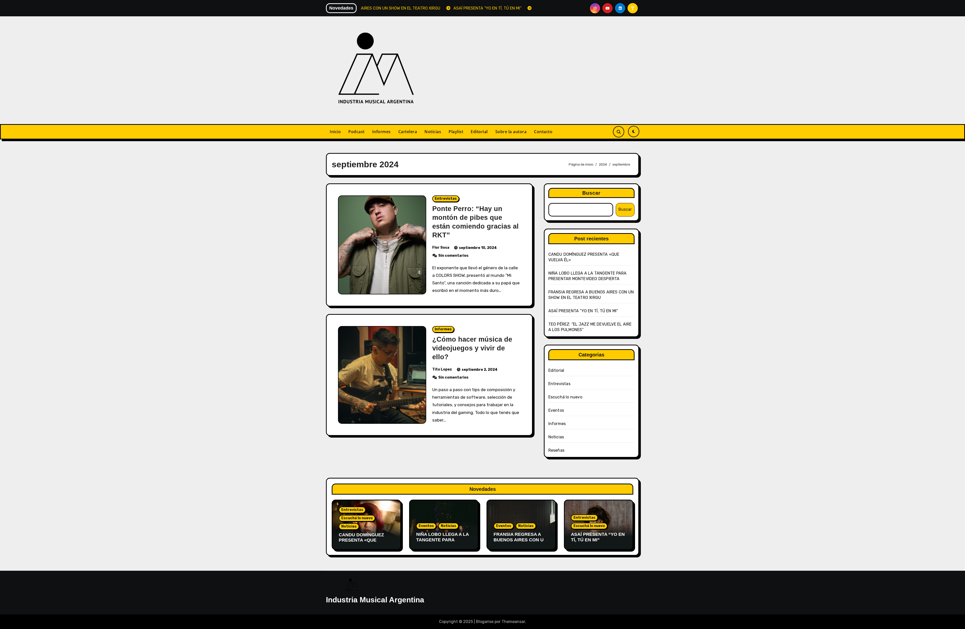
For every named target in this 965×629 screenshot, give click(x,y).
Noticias (432, 131)
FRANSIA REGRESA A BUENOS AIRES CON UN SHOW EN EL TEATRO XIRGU (520, 542)
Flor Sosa (440, 247)
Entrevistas (446, 198)
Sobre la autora (511, 131)
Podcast (356, 131)
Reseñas (556, 450)
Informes (381, 131)
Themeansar (513, 621)
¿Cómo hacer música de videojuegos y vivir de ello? (472, 348)
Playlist (456, 131)
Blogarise (485, 621)
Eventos (556, 410)
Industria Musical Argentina (375, 600)
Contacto (543, 131)
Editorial (479, 131)
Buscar (591, 193)
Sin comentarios (453, 255)
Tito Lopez (442, 369)
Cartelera (407, 131)
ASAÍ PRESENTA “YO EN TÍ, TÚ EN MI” (583, 310)
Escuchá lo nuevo (565, 397)
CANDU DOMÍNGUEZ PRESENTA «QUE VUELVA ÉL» (361, 540)
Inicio (335, 131)
